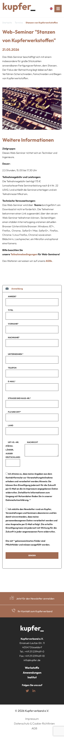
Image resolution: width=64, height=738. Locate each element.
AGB (34, 728)
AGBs (49, 260)
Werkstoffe (32, 668)
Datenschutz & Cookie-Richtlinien (34, 723)
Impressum (32, 719)
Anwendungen (32, 672)
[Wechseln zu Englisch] (52, 8)
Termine (19, 22)
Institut (32, 677)
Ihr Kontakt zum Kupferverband (35, 611)
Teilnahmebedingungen (24, 254)
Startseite (7, 22)
